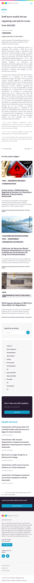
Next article (27, 148)
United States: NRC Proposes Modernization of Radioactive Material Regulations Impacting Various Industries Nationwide (16, 443)
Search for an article (11, 328)
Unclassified (10, 386)
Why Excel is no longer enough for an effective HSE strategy (14, 456)
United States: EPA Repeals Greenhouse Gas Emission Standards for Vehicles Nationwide (16, 477)
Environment (10, 362)
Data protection (5, 565)
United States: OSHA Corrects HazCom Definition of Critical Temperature (15, 466)
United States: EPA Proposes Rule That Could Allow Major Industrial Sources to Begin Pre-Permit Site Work (15, 429)
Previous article (7, 148)
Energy (9, 359)
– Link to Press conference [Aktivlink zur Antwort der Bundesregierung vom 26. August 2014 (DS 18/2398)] (17, 132)
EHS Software (11, 356)
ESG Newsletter (11, 366)
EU (7, 369)
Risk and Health (11, 372)
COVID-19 (9, 346)
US (7, 389)
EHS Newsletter (11, 352)
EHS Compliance (11, 349)
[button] (30, 578)
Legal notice (5, 568)
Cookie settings (5, 570)
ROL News (9, 379)
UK (7, 382)
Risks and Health (11, 376)
